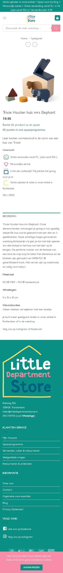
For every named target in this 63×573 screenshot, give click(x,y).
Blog (5, 502)
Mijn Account (10, 437)
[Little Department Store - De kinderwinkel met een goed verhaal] (30, 18)
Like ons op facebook (19, 528)
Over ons (8, 483)
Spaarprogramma (13, 444)
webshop (30, 321)
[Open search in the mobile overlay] (31, 28)
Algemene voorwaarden (17, 496)
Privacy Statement (13, 509)
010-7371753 (9, 415)
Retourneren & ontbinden (17, 463)
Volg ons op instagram (20, 536)
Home (24, 38)
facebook (36, 329)
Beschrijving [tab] (9, 216)
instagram (21, 329)
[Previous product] (34, 44)
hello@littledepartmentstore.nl (20, 411)
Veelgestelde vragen (14, 457)
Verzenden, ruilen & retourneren (21, 450)
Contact (7, 489)
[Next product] (28, 44)
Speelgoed (36, 38)
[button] (5, 18)
